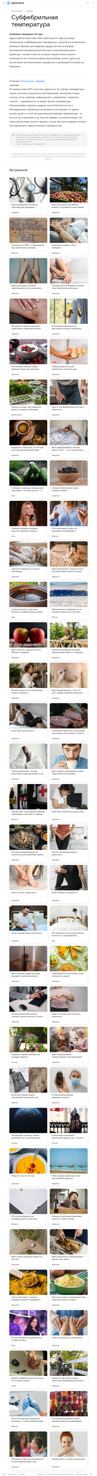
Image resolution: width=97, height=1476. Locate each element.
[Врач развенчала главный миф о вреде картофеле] (69, 1248)
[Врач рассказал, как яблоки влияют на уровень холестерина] (69, 196)
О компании (12, 1474)
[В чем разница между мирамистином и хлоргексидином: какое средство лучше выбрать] (69, 1086)
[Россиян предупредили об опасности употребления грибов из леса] (28, 843)
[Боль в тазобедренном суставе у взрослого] (69, 398)
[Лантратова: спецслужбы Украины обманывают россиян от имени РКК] (28, 803)
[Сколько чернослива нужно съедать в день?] (69, 479)
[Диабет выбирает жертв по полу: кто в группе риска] (28, 1369)
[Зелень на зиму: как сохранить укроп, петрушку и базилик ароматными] (28, 398)
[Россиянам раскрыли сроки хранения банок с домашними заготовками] (69, 1410)
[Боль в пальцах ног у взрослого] (69, 1329)
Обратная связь (81, 1474)
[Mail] (8, 3)
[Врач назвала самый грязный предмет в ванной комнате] (28, 965)
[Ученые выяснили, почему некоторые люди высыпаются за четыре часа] (28, 763)
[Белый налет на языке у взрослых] (69, 1450)
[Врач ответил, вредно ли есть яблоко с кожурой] (28, 641)
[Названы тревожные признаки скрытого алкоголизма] (69, 1208)
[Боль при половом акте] (28, 722)
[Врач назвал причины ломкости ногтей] (28, 1248)
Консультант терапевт (33, 81)
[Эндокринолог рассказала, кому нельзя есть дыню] (69, 965)
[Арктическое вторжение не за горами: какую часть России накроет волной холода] (69, 601)
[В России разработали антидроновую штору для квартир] (28, 1208)
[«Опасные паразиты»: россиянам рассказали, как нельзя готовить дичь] (69, 722)
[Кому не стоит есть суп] (28, 1167)
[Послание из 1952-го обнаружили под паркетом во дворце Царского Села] (28, 237)
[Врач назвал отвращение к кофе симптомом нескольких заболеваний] (69, 763)
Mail (4, 1474)
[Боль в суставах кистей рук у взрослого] (69, 1005)
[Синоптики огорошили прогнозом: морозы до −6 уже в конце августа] (69, 1127)
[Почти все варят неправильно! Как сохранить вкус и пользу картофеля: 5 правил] (69, 1289)
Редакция (41, 1474)
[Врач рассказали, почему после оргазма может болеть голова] (69, 560)
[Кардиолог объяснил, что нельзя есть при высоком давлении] (28, 439)
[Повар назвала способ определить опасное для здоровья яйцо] (69, 358)
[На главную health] (17, 3)
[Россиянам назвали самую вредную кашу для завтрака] (28, 358)
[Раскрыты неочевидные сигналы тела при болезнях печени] (69, 277)
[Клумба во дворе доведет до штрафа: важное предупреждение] (28, 1046)
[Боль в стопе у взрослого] (28, 884)
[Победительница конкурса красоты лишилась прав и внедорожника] (28, 520)
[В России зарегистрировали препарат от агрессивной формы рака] (28, 1410)
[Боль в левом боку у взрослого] (28, 924)
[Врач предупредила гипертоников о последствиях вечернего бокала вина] (69, 1046)
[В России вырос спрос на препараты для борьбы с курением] (69, 520)
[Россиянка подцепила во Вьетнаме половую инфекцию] (69, 317)
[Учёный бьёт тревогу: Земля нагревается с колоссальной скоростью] (28, 1127)
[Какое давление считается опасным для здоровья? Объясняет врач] (28, 196)
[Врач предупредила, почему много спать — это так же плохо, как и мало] (69, 439)
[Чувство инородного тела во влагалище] (28, 560)
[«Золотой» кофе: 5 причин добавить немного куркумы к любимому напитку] (28, 1289)
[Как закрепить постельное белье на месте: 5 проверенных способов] (69, 924)
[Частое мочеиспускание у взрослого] (69, 843)
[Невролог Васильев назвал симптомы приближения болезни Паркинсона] (69, 1369)
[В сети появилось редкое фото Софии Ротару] (28, 1329)
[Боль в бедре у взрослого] (69, 884)
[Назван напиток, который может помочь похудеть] (28, 682)
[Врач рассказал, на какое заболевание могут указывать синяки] (28, 277)
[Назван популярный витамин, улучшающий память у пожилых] (69, 641)
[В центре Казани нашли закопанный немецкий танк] (28, 1086)
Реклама (21, 1474)
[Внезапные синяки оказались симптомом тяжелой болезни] (28, 317)
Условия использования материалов (60, 1474)
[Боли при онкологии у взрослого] (69, 803)
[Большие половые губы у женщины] (69, 237)
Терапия (29, 11)
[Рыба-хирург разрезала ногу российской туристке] (69, 1167)
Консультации (16, 11)
